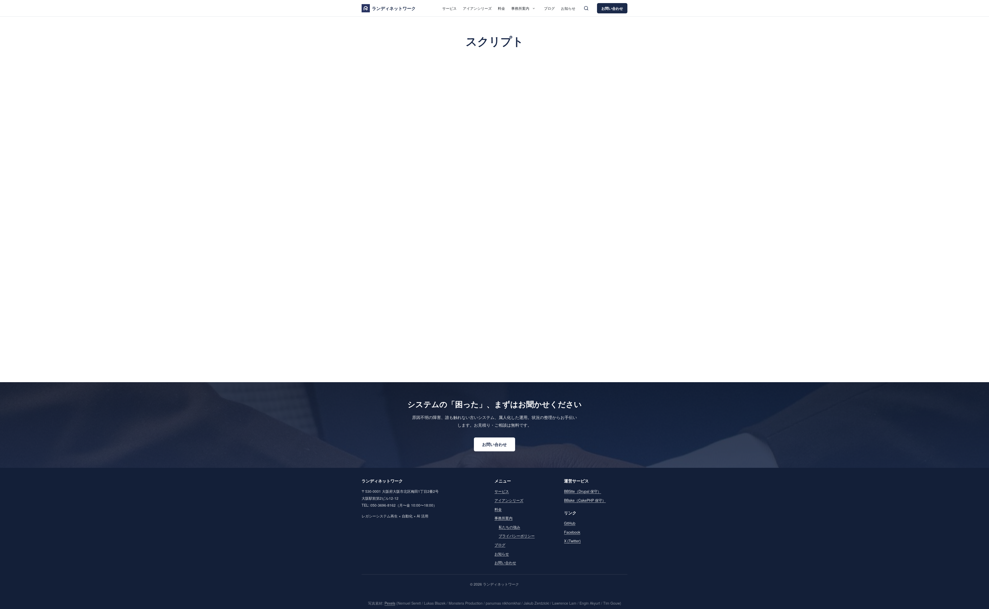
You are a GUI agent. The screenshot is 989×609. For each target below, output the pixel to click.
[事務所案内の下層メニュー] (534, 8)
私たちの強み (509, 527)
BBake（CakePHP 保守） (585, 500)
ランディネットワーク (394, 8)
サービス (449, 8)
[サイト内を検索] (586, 8)
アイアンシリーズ (477, 8)
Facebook (572, 532)
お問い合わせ (612, 8)
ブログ (549, 8)
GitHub (569, 523)
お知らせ (568, 8)
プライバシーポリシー (517, 535)
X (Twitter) (572, 540)
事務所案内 (520, 8)
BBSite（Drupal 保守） (582, 491)
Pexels (390, 603)
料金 (501, 8)
